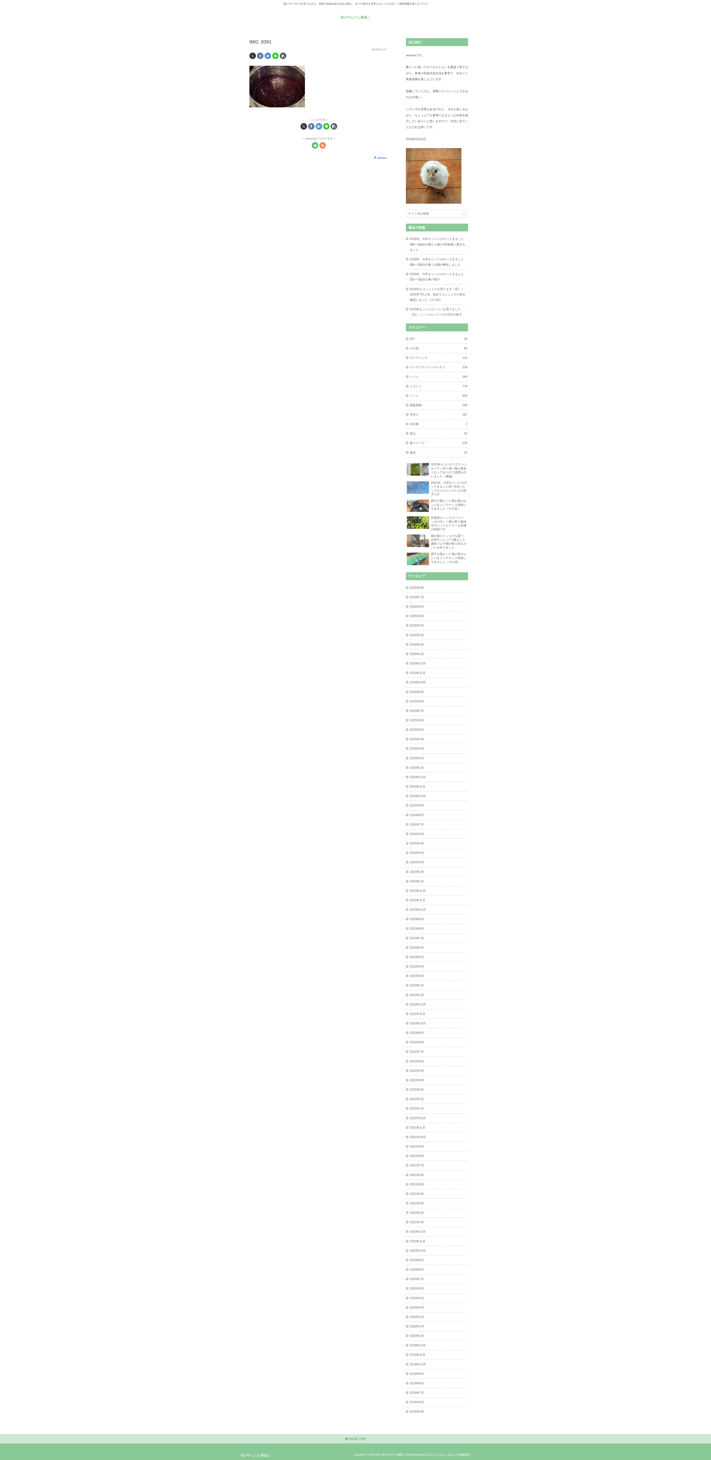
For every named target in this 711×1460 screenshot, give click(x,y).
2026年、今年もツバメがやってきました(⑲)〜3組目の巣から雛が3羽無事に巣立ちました (437, 244)
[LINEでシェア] (275, 56)
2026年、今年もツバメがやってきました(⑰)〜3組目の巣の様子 (437, 276)
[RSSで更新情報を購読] (322, 145)
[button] (283, 56)
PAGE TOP (357, 1439)
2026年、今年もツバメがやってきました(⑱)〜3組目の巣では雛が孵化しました (437, 262)
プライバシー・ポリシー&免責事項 (450, 1454)
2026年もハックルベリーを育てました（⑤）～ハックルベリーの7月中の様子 (436, 312)
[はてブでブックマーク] (268, 56)
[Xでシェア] (252, 56)
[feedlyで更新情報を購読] (315, 145)
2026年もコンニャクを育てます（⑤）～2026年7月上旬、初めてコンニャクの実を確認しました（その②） (437, 294)
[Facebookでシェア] (260, 56)
